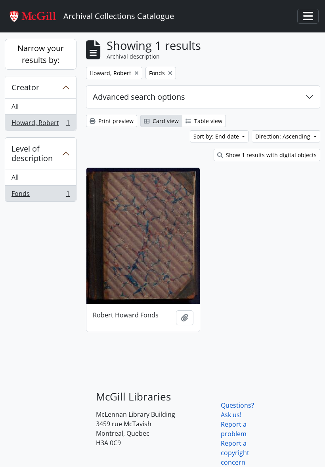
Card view (165, 121)
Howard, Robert (40, 124)
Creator (25, 87)
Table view (207, 121)
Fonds (40, 195)
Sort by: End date (217, 136)
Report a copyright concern (235, 453)
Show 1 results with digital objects (270, 155)
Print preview (115, 121)
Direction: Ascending (283, 136)
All (15, 106)
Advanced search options (139, 96)
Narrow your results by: (40, 54)
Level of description (32, 153)
